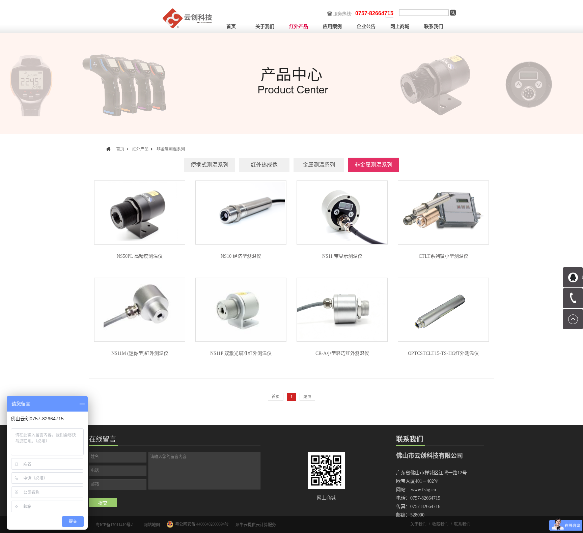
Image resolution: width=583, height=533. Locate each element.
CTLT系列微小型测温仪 (443, 256)
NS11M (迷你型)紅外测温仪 (139, 353)
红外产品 (140, 149)
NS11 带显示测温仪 (342, 256)
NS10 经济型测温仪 (241, 256)
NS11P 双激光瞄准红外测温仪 (241, 353)
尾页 (307, 396)
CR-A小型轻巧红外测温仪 (342, 353)
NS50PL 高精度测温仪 (140, 256)
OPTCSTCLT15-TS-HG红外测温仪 (443, 353)
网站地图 (151, 525)
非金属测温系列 (171, 149)
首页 (231, 26)
